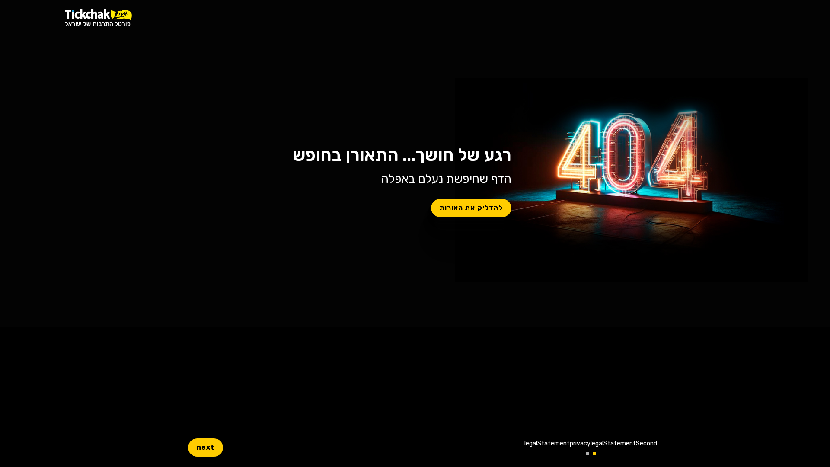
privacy (580, 443)
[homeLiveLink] (98, 17)
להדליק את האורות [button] (471, 208)
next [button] (205, 447)
